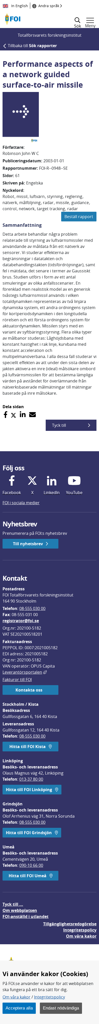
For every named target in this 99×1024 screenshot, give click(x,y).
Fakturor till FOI (17, 679)
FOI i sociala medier (21, 503)
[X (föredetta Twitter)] (13, 414)
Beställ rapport (78, 216)
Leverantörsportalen (25, 672)
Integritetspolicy (49, 997)
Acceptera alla (19, 1007)
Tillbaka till (32, 45)
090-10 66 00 (31, 865)
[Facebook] (5, 414)
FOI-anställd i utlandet (25, 916)
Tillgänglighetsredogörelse (69, 924)
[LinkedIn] (23, 414)
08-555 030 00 (32, 608)
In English (19, 5)
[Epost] (32, 414)
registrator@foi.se (21, 620)
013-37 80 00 (31, 779)
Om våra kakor (16, 997)
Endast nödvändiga (61, 1007)
